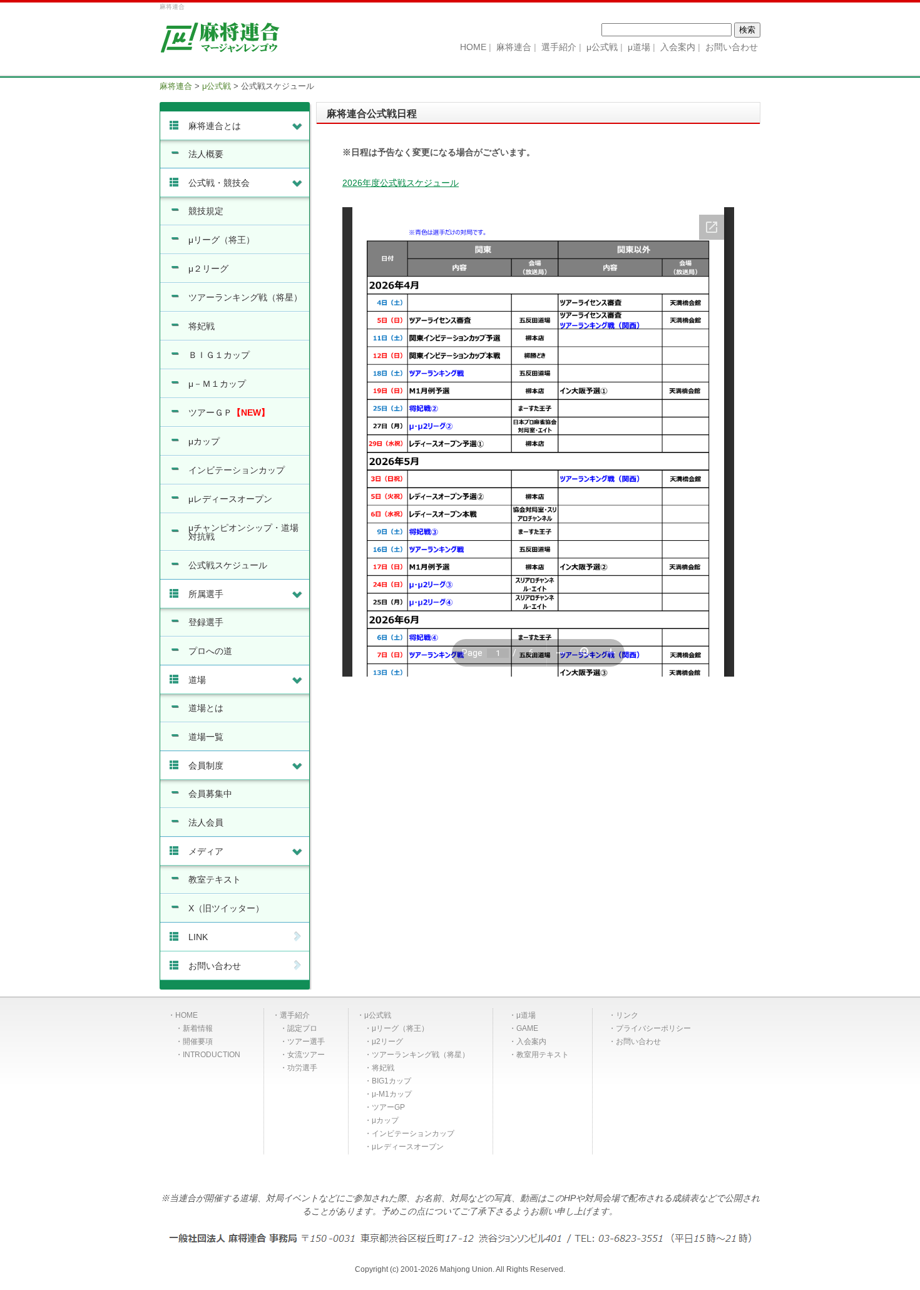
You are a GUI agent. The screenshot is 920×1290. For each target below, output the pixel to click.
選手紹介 (295, 1015)
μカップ (204, 441)
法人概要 (205, 154)
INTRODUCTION (211, 1054)
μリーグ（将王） (221, 240)
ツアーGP (388, 1107)
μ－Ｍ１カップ (217, 384)
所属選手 (205, 594)
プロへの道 (210, 651)
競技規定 (205, 211)
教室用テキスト (542, 1054)
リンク (627, 1015)
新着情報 (198, 1028)
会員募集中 (210, 794)
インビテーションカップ (236, 470)
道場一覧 (205, 737)
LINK (198, 937)
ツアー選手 (306, 1041)
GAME (527, 1028)
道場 (197, 680)
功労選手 (302, 1067)
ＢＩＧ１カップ (219, 355)
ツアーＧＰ (229, 412)
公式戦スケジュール (227, 565)
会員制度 (205, 765)
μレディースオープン (230, 499)
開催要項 (198, 1041)
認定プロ (302, 1028)
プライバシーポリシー (653, 1028)
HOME (186, 1015)
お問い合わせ (214, 966)
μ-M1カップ (392, 1094)
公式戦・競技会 (219, 183)
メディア (205, 851)
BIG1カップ (391, 1081)
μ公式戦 (377, 1015)
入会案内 (531, 1041)
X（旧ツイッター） (226, 908)
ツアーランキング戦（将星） (245, 297)
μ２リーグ (208, 269)
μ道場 (526, 1015)
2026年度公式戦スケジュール (400, 183)
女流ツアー (306, 1054)
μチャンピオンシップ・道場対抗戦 (243, 532)
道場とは (205, 708)
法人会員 (205, 822)
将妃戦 (201, 326)
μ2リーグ (387, 1041)
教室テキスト (214, 879)
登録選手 (205, 622)
